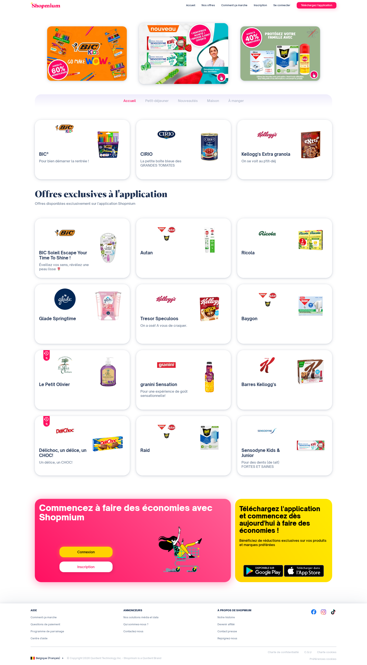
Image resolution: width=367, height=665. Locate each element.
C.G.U (308, 652)
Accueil (190, 5)
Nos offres (208, 5)
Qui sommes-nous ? (135, 624)
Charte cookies (326, 652)
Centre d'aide (39, 638)
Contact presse (227, 631)
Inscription (260, 5)
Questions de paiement (45, 624)
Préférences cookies (323, 659)
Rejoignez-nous (227, 638)
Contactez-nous (133, 631)
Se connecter (281, 5)
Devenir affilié (226, 624)
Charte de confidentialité (283, 652)
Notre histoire (226, 617)
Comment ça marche (234, 5)
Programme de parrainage (47, 631)
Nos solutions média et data (140, 617)
